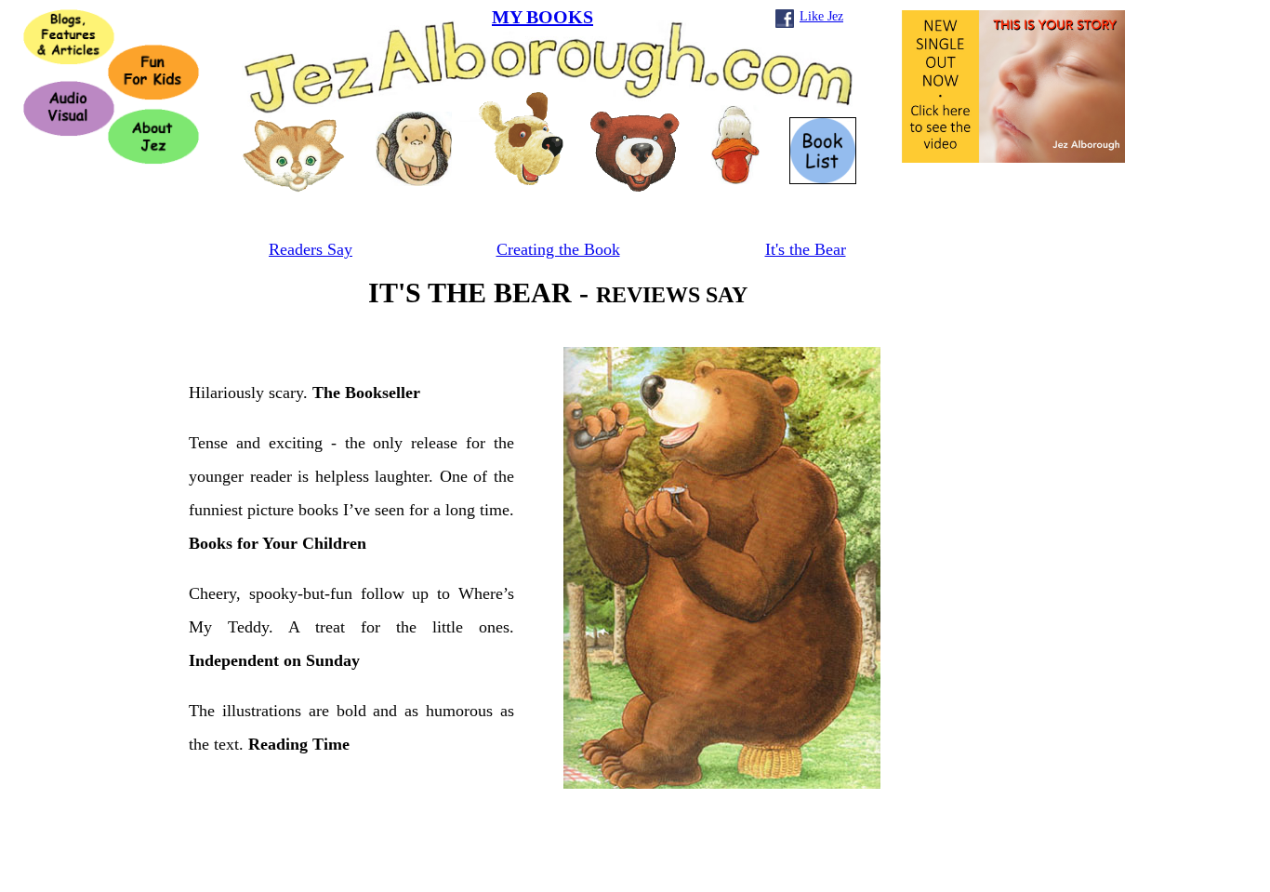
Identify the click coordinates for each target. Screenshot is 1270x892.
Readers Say (310, 249)
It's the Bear (805, 249)
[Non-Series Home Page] (521, 180)
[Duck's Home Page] (735, 179)
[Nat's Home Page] (293, 187)
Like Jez (821, 16)
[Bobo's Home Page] (414, 181)
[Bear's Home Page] (635, 186)
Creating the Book (558, 249)
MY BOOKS (542, 17)
